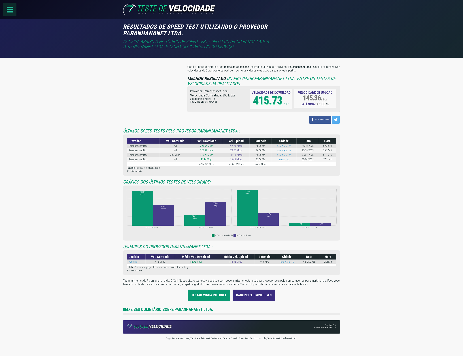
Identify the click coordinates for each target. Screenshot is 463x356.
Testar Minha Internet (208, 295)
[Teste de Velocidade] (170, 13)
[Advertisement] (309, 28)
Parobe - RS (284, 159)
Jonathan (133, 261)
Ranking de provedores (254, 295)
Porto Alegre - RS (284, 146)
